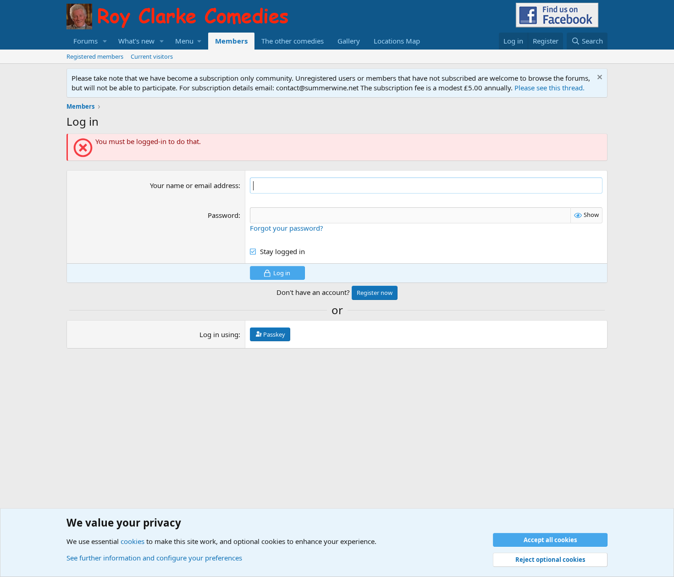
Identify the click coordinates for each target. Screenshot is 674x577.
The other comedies (292, 40)
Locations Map (397, 40)
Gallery (348, 40)
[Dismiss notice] (598, 78)
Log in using (218, 334)
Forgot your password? (286, 228)
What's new (136, 40)
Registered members (94, 56)
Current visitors (152, 56)
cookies (132, 541)
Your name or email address (194, 185)
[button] (105, 41)
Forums (85, 40)
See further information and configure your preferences (154, 557)
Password (223, 215)
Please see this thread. (549, 87)
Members (231, 40)
